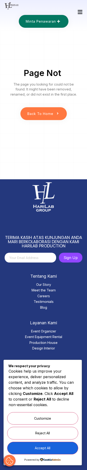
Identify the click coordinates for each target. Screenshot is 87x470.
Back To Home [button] (40, 114)
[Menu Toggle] (80, 12)
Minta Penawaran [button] (41, 21)
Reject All (42, 433)
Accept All (42, 448)
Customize (42, 418)
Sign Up (71, 257)
